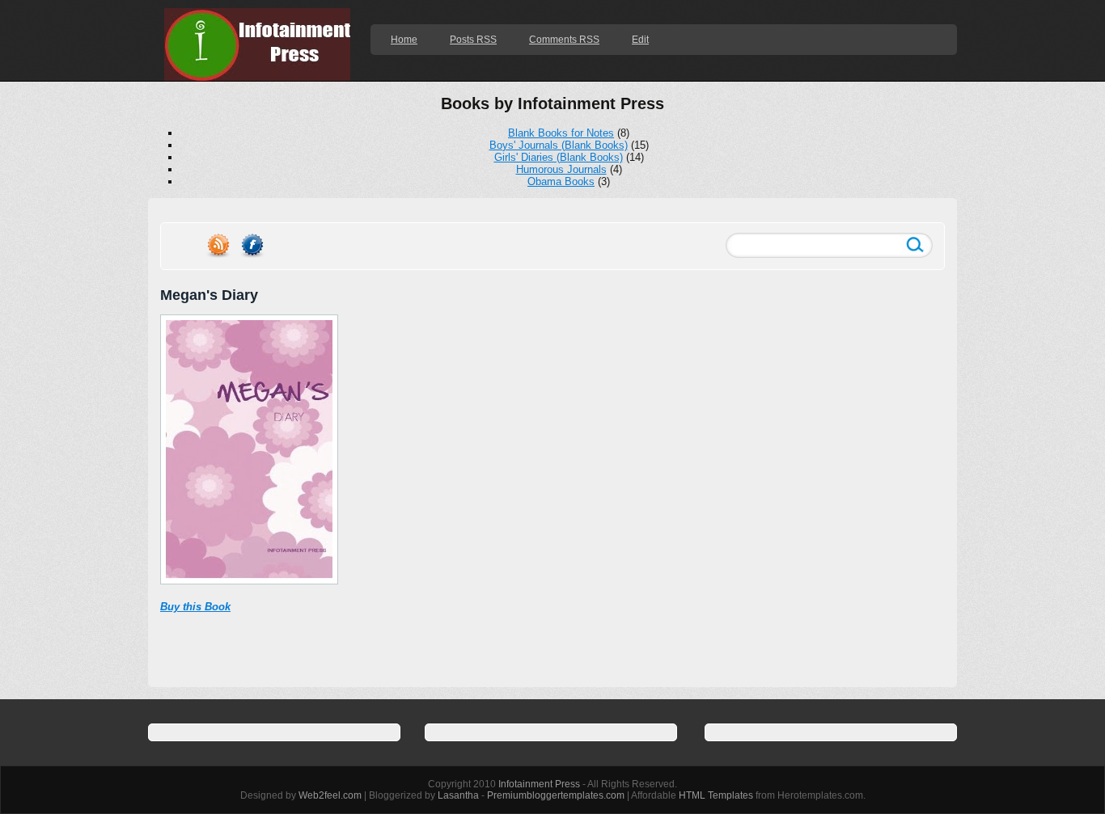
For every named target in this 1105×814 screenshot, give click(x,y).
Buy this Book (195, 607)
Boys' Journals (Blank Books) (558, 145)
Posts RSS (473, 39)
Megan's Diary (209, 295)
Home (404, 39)
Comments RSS (564, 39)
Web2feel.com (330, 795)
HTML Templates (716, 795)
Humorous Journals (561, 169)
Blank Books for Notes (561, 133)
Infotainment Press (539, 784)
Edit (640, 39)
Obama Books (561, 181)
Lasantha (458, 795)
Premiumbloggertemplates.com (555, 795)
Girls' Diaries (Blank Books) (558, 157)
